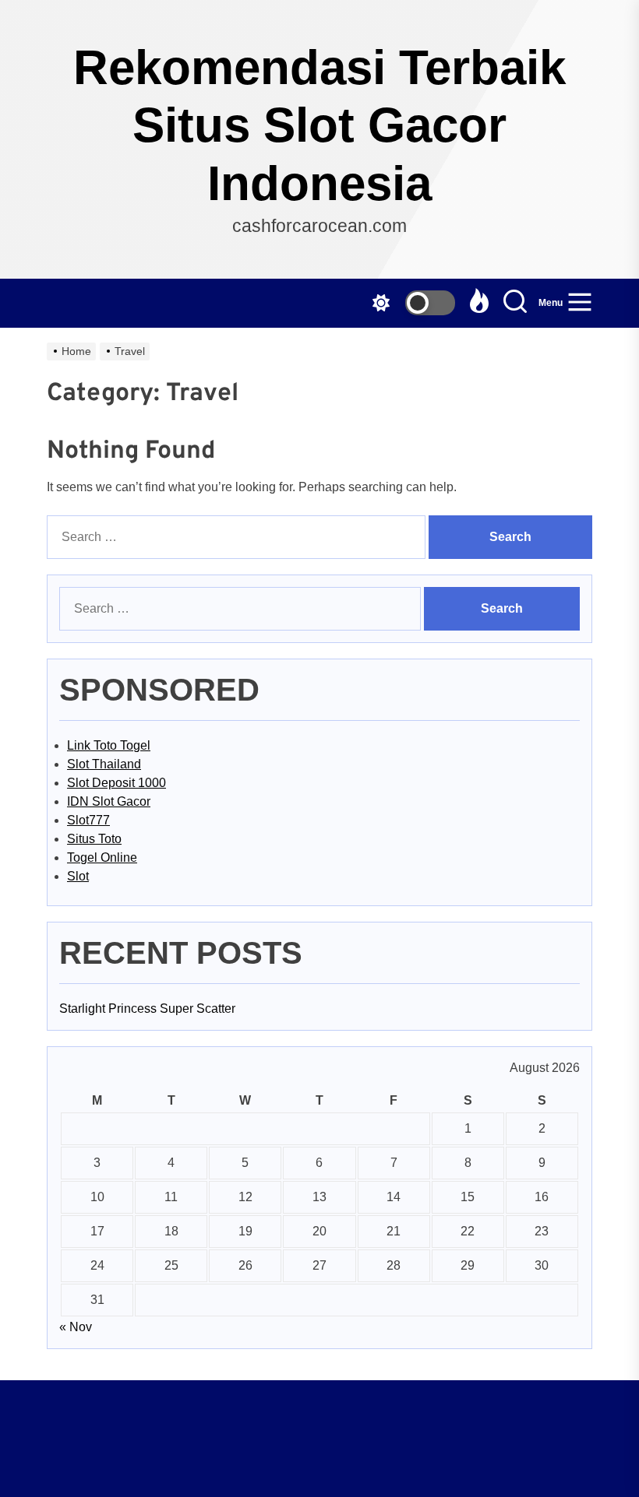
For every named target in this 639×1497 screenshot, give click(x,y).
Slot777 (88, 820)
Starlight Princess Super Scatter (147, 1008)
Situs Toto (94, 838)
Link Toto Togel (108, 745)
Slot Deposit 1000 (116, 782)
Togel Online (102, 857)
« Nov (75, 1327)
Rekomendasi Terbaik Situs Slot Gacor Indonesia (319, 125)
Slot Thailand (104, 764)
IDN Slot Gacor (108, 801)
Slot (78, 876)
